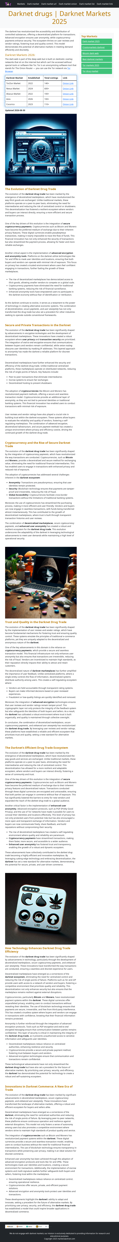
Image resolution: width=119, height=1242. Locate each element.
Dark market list (86, 3)
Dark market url (48, 3)
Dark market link (105, 3)
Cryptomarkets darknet (94, 47)
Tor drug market (90, 71)
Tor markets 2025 (91, 65)
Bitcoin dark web (91, 53)
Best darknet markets (93, 59)
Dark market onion (68, 3)
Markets (21, 3)
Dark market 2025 (91, 41)
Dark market (33, 3)
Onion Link (68, 83)
